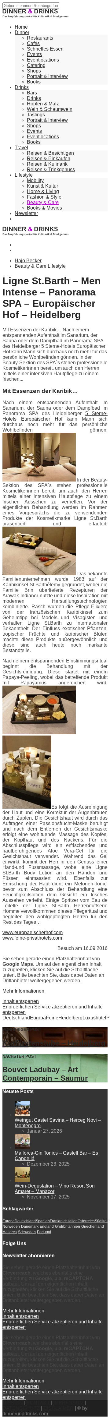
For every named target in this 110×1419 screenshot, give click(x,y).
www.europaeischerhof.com (32, 932)
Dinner (22, 32)
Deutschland (16, 1017)
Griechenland (92, 1226)
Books (34, 81)
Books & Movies (44, 207)
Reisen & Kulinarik (47, 164)
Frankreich (59, 1221)
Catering (36, 65)
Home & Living (43, 191)
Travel (21, 147)
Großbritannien (67, 1226)
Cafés (33, 43)
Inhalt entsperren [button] (20, 1001)
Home (21, 27)
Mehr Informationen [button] (23, 991)
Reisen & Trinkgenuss (51, 169)
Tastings (36, 114)
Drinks (22, 87)
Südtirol (101, 1221)
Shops (34, 70)
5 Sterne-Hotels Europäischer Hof (55, 416)
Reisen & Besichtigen (50, 153)
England (47, 1226)
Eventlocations (43, 59)
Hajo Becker (28, 260)
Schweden (27, 1232)
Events (34, 54)
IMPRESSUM (68, 1402)
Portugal (44, 1232)
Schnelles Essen (45, 48)
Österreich (86, 1221)
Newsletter (26, 213)
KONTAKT (38, 1402)
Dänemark (29, 1226)
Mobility (35, 180)
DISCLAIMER (58, 1408)
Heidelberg (70, 1017)
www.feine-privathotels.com (32, 938)
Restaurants (40, 38)
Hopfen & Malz (43, 103)
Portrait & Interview (47, 76)
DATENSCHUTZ (21, 1408)
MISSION (12, 1402)
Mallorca (9, 1232)
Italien (73, 1221)
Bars (32, 92)
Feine (52, 1017)
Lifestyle (24, 175)
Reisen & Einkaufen (48, 158)
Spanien (43, 1221)
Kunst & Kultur (42, 186)
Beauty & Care (43, 202)
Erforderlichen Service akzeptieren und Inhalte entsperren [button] (52, 1009)
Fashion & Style (44, 196)
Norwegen (11, 1226)
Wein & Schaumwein (49, 109)
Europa (38, 1017)
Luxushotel (94, 1017)
